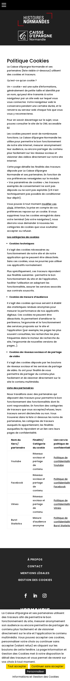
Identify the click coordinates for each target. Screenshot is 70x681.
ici (8, 127)
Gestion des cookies (35, 580)
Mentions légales (35, 573)
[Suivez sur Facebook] (25, 596)
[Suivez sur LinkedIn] (35, 596)
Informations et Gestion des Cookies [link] (35, 677)
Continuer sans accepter (47, 666)
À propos (35, 559)
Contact (35, 566)
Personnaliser (35, 671)
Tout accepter (17, 666)
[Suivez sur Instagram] (44, 596)
